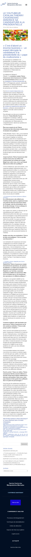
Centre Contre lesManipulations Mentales (15, 484)
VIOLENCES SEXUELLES (10, 450)
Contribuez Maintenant (15, 493)
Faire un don (15, 502)
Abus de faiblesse (14, 27)
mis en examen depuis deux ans (14, 91)
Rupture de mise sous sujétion (15, 530)
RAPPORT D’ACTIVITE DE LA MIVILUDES (15, 458)
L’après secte (15, 534)
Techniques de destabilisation (15, 522)
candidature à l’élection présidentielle (15, 81)
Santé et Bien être (15, 547)
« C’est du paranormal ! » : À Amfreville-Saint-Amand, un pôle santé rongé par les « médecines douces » (15, 455)
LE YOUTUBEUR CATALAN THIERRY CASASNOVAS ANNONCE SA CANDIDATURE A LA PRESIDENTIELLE (14, 462)
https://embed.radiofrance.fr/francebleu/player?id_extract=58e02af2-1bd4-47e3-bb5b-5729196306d (15, 420)
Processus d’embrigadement (15, 518)
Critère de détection (15, 526)
